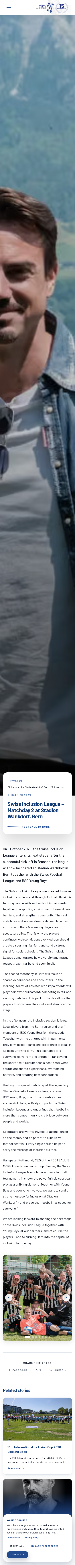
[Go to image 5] (43, 1337)
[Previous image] (8, 1297)
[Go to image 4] (39, 1337)
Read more (13, 1468)
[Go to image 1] (28, 1337)
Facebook (20, 1370)
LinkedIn (60, 1370)
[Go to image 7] (49, 1337)
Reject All (17, 1546)
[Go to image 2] (33, 1337)
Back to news (21, 795)
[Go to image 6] (46, 1337)
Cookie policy (13, 1537)
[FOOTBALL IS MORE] (52, 7)
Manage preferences (45, 1546)
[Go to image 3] (36, 1337)
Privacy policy (32, 1537)
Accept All (17, 1555)
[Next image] (66, 1297)
